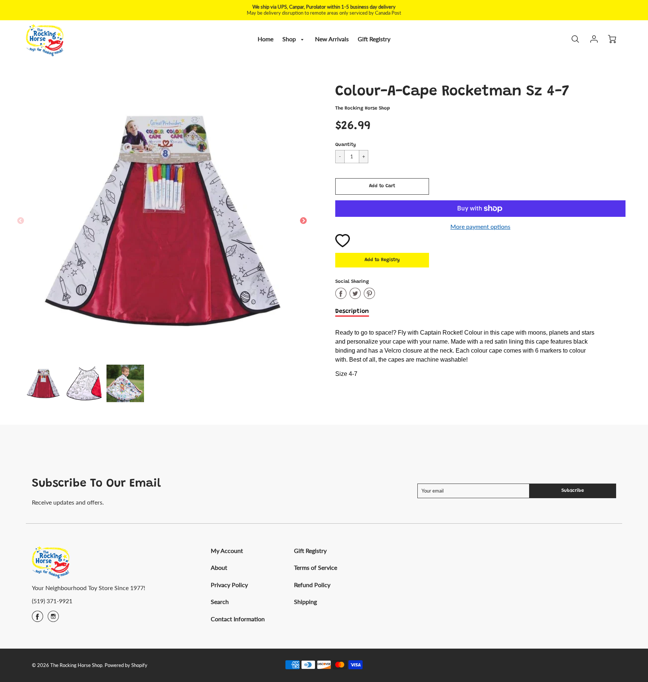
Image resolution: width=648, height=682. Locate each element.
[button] (382, 186)
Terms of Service (315, 567)
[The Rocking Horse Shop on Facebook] (37, 618)
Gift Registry (374, 38)
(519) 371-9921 (52, 600)
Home (265, 38)
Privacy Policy (229, 584)
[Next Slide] (303, 221)
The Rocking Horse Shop (362, 108)
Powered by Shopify (126, 665)
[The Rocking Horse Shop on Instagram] (53, 618)
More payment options (480, 226)
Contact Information (238, 618)
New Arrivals (332, 38)
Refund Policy (312, 584)
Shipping (305, 601)
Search (220, 601)
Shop (289, 38)
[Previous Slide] (20, 221)
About (219, 567)
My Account (227, 550)
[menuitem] (265, 39)
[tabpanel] (43, 383)
